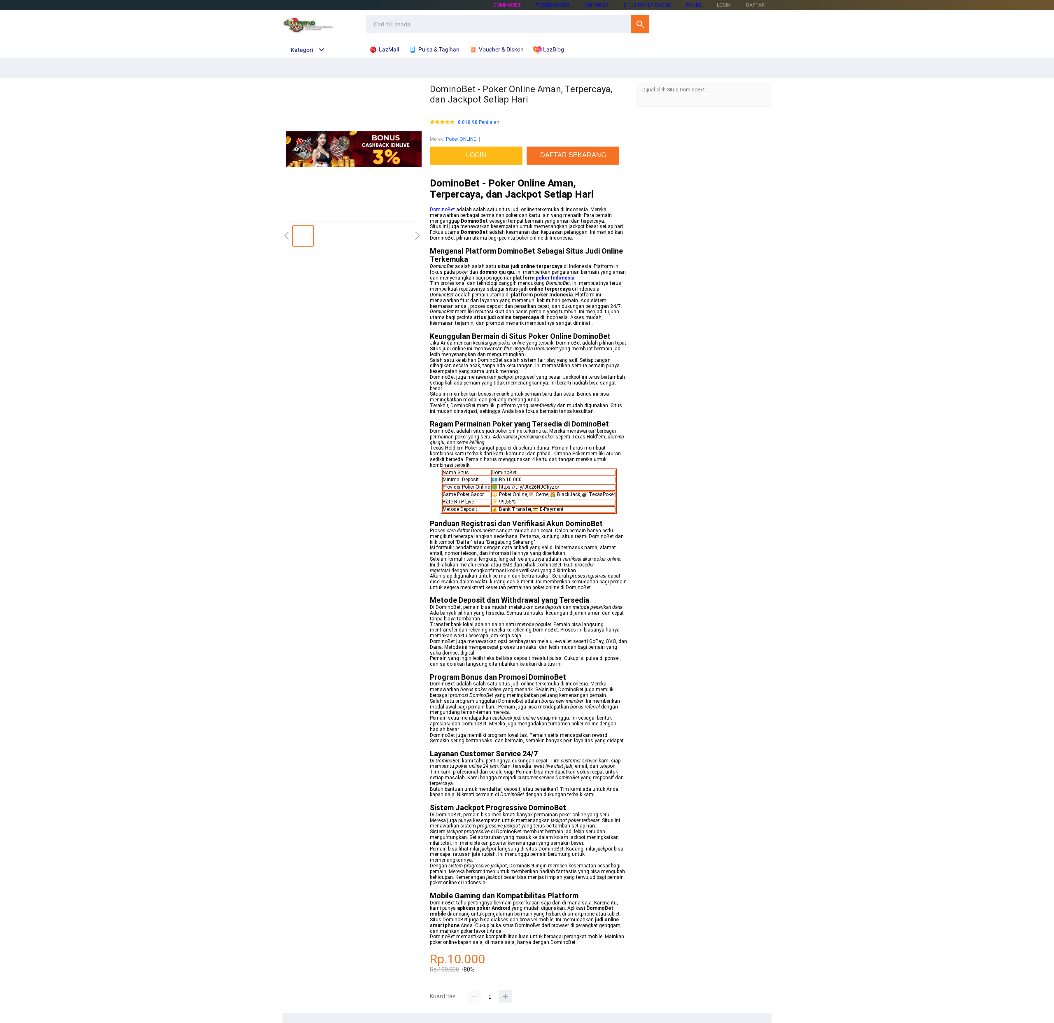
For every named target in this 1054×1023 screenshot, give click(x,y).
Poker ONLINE (461, 139)
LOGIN (724, 5)
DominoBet (507, 5)
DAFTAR (755, 5)
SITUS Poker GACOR (647, 5)
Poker (694, 5)
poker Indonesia (555, 278)
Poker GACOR (552, 5)
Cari (640, 24)
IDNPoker (596, 5)
